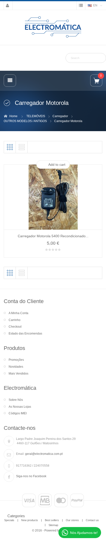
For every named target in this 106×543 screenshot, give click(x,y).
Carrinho (14, 320)
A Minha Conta (18, 313)
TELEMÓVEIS (35, 116)
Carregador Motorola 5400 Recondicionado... (53, 236)
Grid (10, 147)
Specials (9, 520)
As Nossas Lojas (20, 406)
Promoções (16, 360)
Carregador (60, 116)
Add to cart (56, 165)
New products (29, 520)
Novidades (16, 366)
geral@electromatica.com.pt (44, 454)
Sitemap (53, 525)
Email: (20, 454)
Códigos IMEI (18, 413)
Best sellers (52, 520)
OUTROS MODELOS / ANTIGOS (25, 121)
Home (13, 116)
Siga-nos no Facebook (31, 476)
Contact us (92, 520)
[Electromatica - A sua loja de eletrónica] (53, 27)
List (22, 147)
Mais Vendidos (18, 373)
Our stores (72, 520)
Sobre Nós (16, 400)
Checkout (15, 326)
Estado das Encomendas (25, 333)
